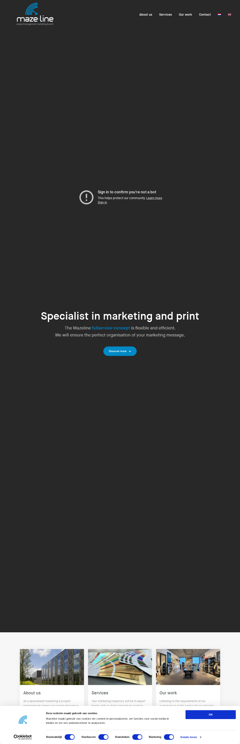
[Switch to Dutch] (219, 14)
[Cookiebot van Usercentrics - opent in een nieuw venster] (22, 737)
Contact (205, 14)
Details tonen (188, 737)
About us (145, 14)
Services (165, 14)
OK (211, 714)
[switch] (103, 737)
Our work (185, 14)
